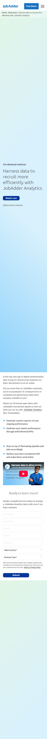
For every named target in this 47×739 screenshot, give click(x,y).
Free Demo (31, 6)
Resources (12, 13)
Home (4, 13)
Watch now (11, 198)
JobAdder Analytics (33, 410)
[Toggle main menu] (42, 6)
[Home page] (10, 6)
